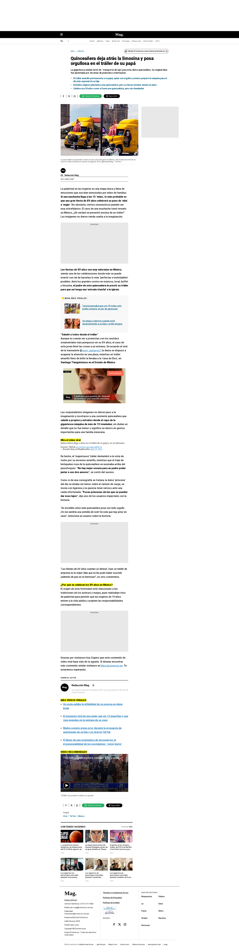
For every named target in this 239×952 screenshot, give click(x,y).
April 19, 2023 (96, 449)
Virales (144, 918)
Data (160, 904)
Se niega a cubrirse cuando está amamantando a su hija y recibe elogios (102, 322)
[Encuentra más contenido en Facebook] (63, 96)
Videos (161, 896)
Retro (161, 911)
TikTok (72, 816)
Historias (145, 925)
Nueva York (116, 41)
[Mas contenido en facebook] (114, 924)
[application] (94, 773)
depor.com (112, 944)
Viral (65, 816)
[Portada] (70, 898)
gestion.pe (101, 944)
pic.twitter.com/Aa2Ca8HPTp (89, 447)
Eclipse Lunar (136, 41)
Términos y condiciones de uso (115, 893)
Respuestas (146, 896)
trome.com (125, 944)
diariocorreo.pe (138, 944)
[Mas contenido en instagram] (125, 924)
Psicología (125, 41)
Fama (143, 911)
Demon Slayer (148, 41)
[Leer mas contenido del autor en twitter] (93, 685)
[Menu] (62, 34)
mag (165, 944)
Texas (108, 41)
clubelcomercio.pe (86, 944)
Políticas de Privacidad (112, 898)
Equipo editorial (70, 900)
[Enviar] (62, 41)
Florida (92, 41)
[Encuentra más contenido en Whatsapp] (74, 96)
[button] (66, 785)
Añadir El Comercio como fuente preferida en (146, 51)
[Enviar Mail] (62, 175)
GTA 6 (157, 41)
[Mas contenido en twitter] (119, 924)
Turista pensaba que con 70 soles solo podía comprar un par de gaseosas (101, 307)
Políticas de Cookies (111, 903)
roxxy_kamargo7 (91, 350)
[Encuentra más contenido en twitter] (69, 96)
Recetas (162, 918)
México (81, 816)
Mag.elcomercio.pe (112, 665)
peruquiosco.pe (154, 944)
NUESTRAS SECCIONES (149, 892)
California (100, 41)
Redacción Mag (72, 175)
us (142, 904)
